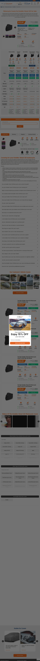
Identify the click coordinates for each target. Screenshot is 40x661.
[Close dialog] (30, 316)
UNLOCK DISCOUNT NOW (20, 343)
